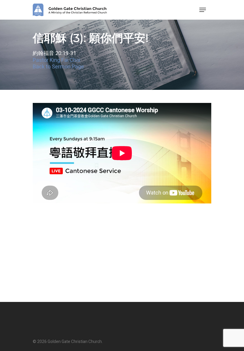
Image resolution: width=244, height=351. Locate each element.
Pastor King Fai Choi (56, 60)
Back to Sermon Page (58, 67)
